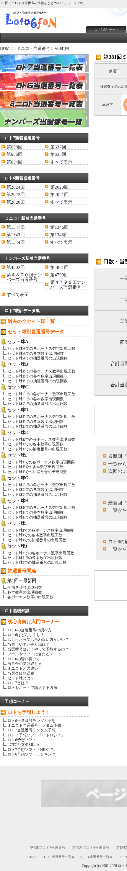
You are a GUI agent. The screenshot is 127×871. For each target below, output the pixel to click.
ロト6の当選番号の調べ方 (29, 630)
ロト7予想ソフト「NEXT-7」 (32, 749)
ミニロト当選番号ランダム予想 (34, 725)
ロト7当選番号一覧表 (59, 857)
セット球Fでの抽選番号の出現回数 (37, 472)
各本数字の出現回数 (24, 592)
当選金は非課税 (20, 673)
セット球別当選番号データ (36, 331)
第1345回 (59, 234)
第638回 (14, 147)
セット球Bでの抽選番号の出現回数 (37, 381)
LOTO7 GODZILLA (23, 744)
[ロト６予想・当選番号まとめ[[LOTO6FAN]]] (41, 30)
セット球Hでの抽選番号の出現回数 (37, 517)
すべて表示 (61, 162)
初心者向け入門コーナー (34, 621)
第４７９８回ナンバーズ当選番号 (68, 284)
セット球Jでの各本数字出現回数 (35, 557)
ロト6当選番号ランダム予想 (31, 720)
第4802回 (15, 267)
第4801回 (59, 267)
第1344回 (15, 242)
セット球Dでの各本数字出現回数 (35, 421)
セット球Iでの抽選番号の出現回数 (36, 540)
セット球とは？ (20, 678)
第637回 (58, 147)
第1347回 (15, 227)
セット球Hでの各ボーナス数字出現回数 (41, 507)
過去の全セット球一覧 (31, 321)
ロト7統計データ (106, 29)
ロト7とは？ (18, 683)
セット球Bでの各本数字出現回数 (35, 376)
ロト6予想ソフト (21, 740)
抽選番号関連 (22, 570)
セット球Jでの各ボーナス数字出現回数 (40, 553)
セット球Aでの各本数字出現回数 (35, 353)
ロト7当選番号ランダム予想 (31, 730)
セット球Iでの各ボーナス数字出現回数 (40, 530)
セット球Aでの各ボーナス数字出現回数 (41, 348)
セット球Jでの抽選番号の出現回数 (36, 562)
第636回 (14, 154)
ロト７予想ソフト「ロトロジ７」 (36, 735)
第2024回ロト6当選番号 (90, 848)
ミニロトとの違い (22, 668)
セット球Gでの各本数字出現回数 (35, 489)
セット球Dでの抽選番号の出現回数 (37, 426)
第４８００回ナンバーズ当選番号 (24, 277)
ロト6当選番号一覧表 (97, 857)
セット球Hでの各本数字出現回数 (35, 512)
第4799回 (59, 274)
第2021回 (59, 194)
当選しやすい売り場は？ (28, 644)
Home (33, 857)
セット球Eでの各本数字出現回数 (35, 444)
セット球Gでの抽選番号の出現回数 (37, 494)
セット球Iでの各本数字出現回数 (34, 535)
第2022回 (15, 194)
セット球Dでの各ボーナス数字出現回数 (41, 416)
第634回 (14, 162)
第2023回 (59, 187)
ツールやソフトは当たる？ (30, 654)
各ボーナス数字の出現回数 (30, 597)
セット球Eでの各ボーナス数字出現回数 (41, 439)
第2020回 (15, 202)
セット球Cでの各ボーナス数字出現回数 (41, 394)
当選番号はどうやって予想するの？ (38, 649)
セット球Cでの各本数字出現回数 (35, 399)
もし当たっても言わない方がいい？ (38, 639)
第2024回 (15, 187)
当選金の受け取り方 (24, 663)
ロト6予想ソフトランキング (31, 754)
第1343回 (15, 234)
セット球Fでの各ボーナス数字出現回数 (41, 462)
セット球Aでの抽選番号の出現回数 (37, 358)
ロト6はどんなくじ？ (25, 635)
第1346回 (59, 227)
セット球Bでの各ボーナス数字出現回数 (41, 371)
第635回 (58, 154)
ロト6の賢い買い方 (23, 659)
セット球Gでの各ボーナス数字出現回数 (41, 485)
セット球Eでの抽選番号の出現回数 (37, 449)
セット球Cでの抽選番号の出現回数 (37, 403)
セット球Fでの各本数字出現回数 (35, 467)
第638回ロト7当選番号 (47, 848)
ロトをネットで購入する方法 (32, 687)
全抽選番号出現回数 (24, 587)
